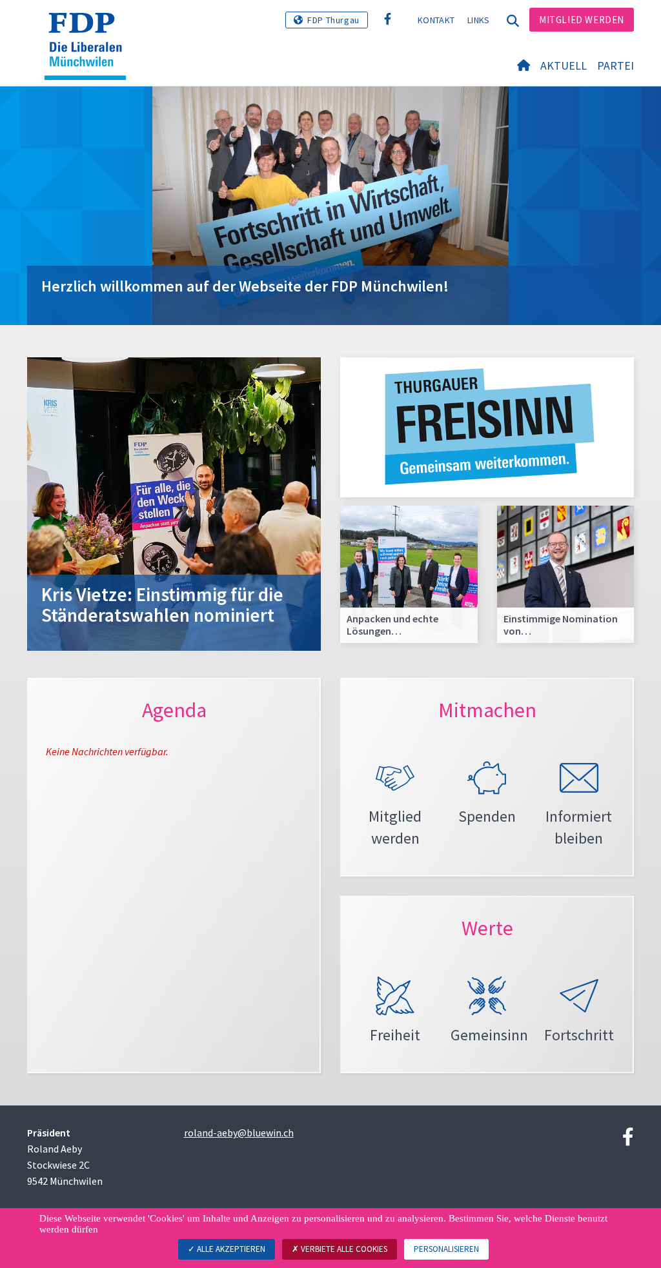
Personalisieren (446, 1248)
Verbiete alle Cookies (343, 1248)
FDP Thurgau (333, 20)
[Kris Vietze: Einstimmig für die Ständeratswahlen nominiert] (174, 502)
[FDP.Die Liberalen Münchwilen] (90, 29)
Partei (615, 65)
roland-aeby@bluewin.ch (239, 1132)
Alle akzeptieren (230, 1248)
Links (478, 20)
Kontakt (436, 20)
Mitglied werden (581, 20)
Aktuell (563, 65)
